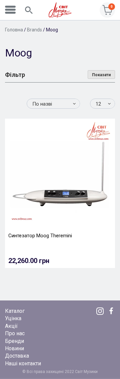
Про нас (15, 333)
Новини (14, 348)
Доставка (17, 356)
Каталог (15, 311)
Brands (34, 29)
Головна (14, 29)
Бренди (14, 341)
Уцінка (13, 318)
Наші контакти (23, 363)
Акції (11, 326)
